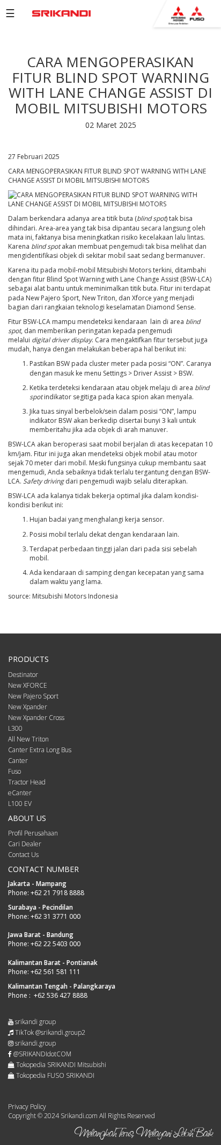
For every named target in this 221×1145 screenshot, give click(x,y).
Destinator (23, 674)
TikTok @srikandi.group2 (49, 1032)
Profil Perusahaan (33, 833)
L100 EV (20, 803)
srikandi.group (34, 1043)
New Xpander (27, 706)
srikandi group (34, 1021)
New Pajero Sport (33, 696)
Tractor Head (27, 782)
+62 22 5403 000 (55, 943)
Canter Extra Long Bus (39, 749)
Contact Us (23, 854)
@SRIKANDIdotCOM (41, 1053)
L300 (15, 728)
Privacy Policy (27, 1106)
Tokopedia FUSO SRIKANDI (54, 1075)
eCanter (20, 792)
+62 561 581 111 (55, 971)
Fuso (14, 771)
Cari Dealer (24, 843)
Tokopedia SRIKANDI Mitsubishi (60, 1064)
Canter (18, 760)
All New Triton (28, 739)
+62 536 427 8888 (60, 995)
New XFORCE (27, 685)
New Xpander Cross (36, 717)
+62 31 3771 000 (55, 916)
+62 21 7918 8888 (57, 892)
